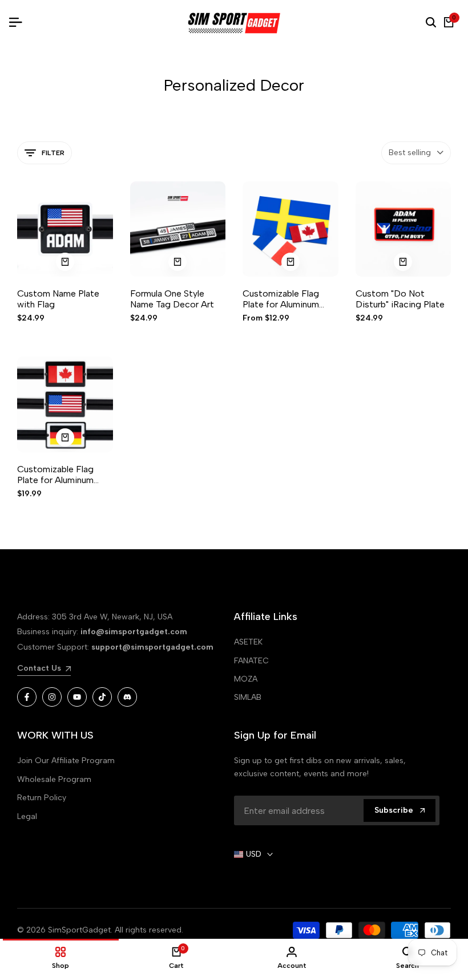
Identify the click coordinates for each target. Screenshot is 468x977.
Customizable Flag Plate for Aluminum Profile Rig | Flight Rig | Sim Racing (290, 299)
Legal (27, 816)
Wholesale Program (54, 779)
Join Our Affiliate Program (66, 760)
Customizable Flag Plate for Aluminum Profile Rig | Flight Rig (61, 474)
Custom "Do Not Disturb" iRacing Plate (400, 299)
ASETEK (248, 642)
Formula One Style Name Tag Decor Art (172, 299)
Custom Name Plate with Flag (58, 299)
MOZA (245, 679)
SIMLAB (247, 697)
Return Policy (41, 797)
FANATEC (251, 661)
